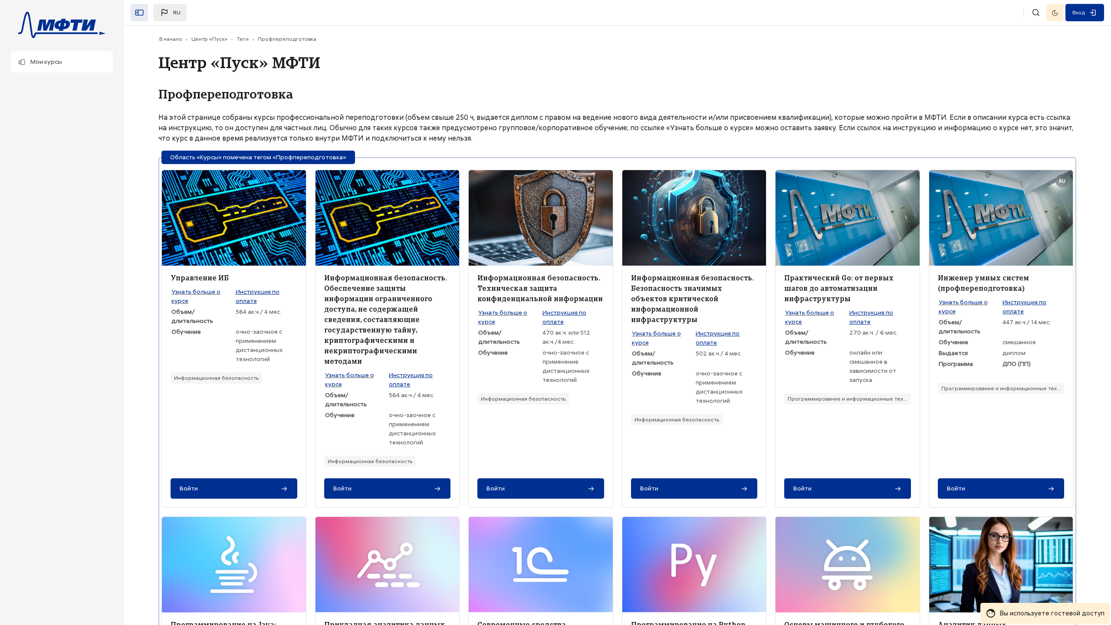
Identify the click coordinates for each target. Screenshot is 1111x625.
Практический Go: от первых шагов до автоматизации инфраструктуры (839, 288)
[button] (62, 62)
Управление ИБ (200, 277)
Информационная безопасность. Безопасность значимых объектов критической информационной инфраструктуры (692, 298)
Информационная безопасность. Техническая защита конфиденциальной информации (540, 288)
